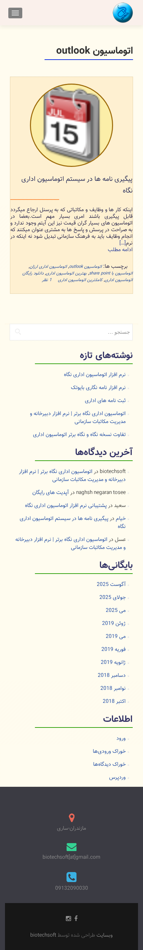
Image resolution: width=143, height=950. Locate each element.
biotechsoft (44, 935)
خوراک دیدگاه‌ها (109, 764)
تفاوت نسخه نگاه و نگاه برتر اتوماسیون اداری (79, 435)
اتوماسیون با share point (111, 273)
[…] (122, 243)
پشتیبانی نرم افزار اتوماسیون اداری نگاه (66, 506)
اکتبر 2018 (114, 702)
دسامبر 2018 (112, 676)
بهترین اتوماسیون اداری (66, 273)
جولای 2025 (112, 598)
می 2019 (116, 637)
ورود (121, 738)
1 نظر (47, 280)
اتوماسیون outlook (85, 266)
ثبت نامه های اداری (105, 401)
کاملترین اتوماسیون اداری (80, 280)
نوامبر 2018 (113, 689)
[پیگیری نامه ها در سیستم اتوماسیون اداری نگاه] (71, 125)
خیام (121, 519)
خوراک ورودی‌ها (109, 751)
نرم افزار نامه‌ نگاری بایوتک (98, 388)
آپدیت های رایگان (50, 493)
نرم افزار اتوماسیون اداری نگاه (95, 375)
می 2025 (116, 611)
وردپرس (117, 777)
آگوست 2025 (111, 585)
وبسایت (104, 935)
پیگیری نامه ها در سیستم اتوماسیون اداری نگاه (73, 523)
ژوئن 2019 (114, 624)
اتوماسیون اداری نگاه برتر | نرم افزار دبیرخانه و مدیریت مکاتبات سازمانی (78, 418)
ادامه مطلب (120, 250)
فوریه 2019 (113, 650)
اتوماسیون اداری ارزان (48, 266)
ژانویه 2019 (113, 663)
